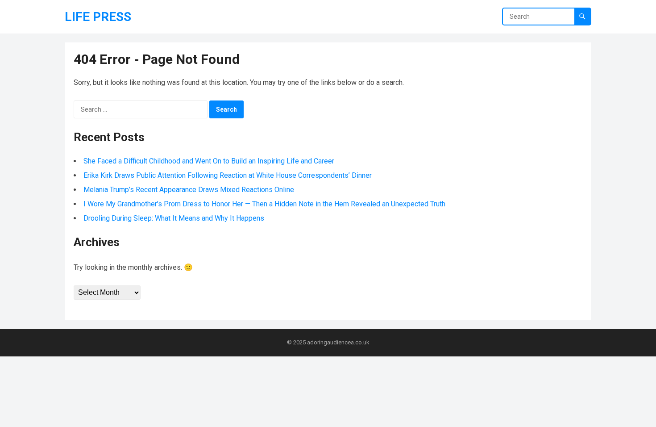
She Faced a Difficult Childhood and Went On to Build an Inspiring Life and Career (208, 161)
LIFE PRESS (98, 16)
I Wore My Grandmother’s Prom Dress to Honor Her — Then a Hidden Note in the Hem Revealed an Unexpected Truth (264, 204)
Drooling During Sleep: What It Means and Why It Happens (173, 218)
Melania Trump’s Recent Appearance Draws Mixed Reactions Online (188, 189)
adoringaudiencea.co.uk (338, 342)
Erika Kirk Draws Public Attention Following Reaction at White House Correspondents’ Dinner (227, 175)
